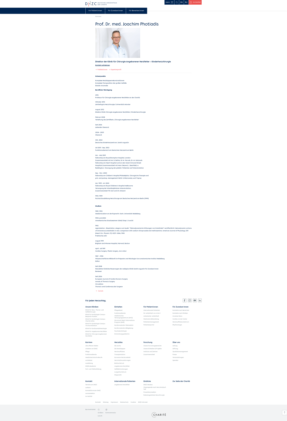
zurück (100, 291)
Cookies (133, 402)
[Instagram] (189, 300)
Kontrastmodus (110, 413)
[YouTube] (194, 300)
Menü (168, 2)
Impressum (114, 402)
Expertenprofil (116, 70)
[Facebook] (184, 300)
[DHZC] (101, 3)
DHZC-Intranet (143, 402)
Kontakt (98, 402)
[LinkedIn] (199, 300)
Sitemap (106, 402)
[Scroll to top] (284, 412)
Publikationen (102, 70)
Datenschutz (124, 402)
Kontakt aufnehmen (102, 65)
